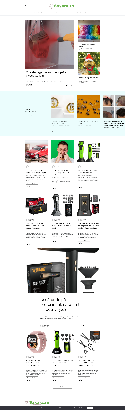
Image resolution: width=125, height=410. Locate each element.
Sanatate (54, 177)
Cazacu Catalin (31, 166)
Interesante (61, 125)
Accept (90, 407)
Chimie (82, 125)
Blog (79, 125)
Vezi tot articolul (31, 183)
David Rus (31, 84)
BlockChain (55, 125)
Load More (61, 386)
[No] (123, 408)
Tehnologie (67, 125)
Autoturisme (29, 175)
